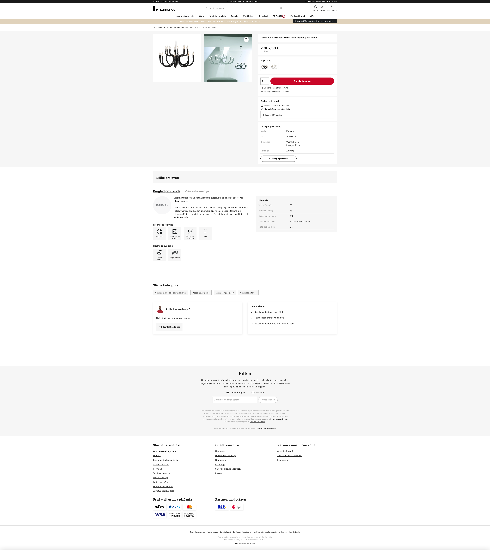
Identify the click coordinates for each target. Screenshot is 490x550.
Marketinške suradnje (225, 455)
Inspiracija (220, 464)
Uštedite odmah (250, 21)
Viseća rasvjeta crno (201, 293)
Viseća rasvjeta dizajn (225, 293)
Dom (154, 27)
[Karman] (162, 205)
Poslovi (218, 473)
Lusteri (174, 27)
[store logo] (164, 8)
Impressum (282, 460)
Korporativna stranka (163, 486)
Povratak (157, 468)
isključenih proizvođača (267, 428)
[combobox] (244, 8)
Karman (290, 131)
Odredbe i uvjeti (285, 451)
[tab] (166, 191)
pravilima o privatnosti (257, 422)
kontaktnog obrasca (280, 419)
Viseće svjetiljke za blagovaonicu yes (170, 293)
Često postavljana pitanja (165, 460)
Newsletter (220, 451)
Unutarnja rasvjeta (164, 27)
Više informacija (197, 191)
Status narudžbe (161, 464)
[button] (246, 39)
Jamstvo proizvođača (163, 490)
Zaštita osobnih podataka (289, 455)
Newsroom (220, 460)
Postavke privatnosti (197, 532)
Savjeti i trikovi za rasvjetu (228, 468)
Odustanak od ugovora (164, 451)
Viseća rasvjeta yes (248, 293)
